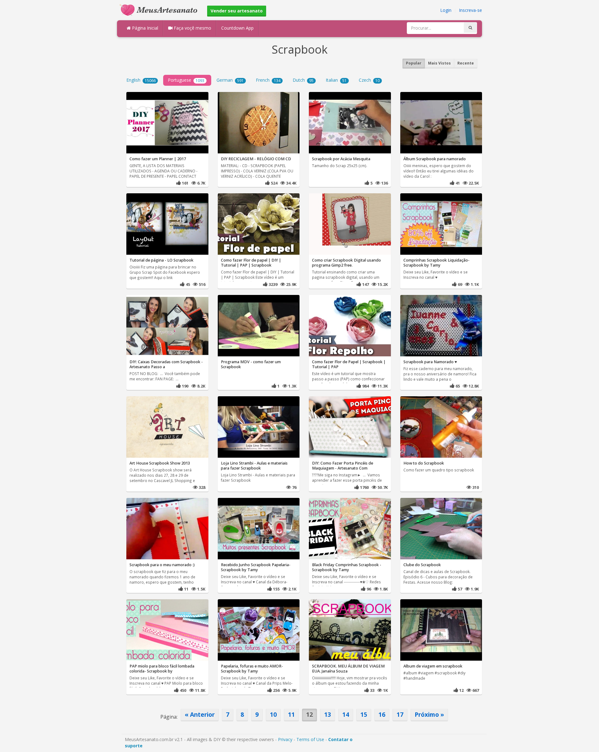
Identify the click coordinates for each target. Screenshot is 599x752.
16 (381, 714)
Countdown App (237, 28)
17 (400, 714)
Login (445, 10)
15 (363, 714)
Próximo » (429, 714)
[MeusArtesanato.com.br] (160, 9)
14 (345, 714)
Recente (465, 63)
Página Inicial (144, 28)
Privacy (285, 739)
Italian (336, 80)
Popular (413, 63)
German (230, 80)
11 (291, 714)
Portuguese (186, 80)
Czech (369, 80)
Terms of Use (310, 739)
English (141, 80)
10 (273, 714)
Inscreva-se (470, 10)
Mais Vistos (439, 63)
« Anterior (200, 714)
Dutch (303, 80)
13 (327, 714)
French (268, 80)
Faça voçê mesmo (192, 28)
